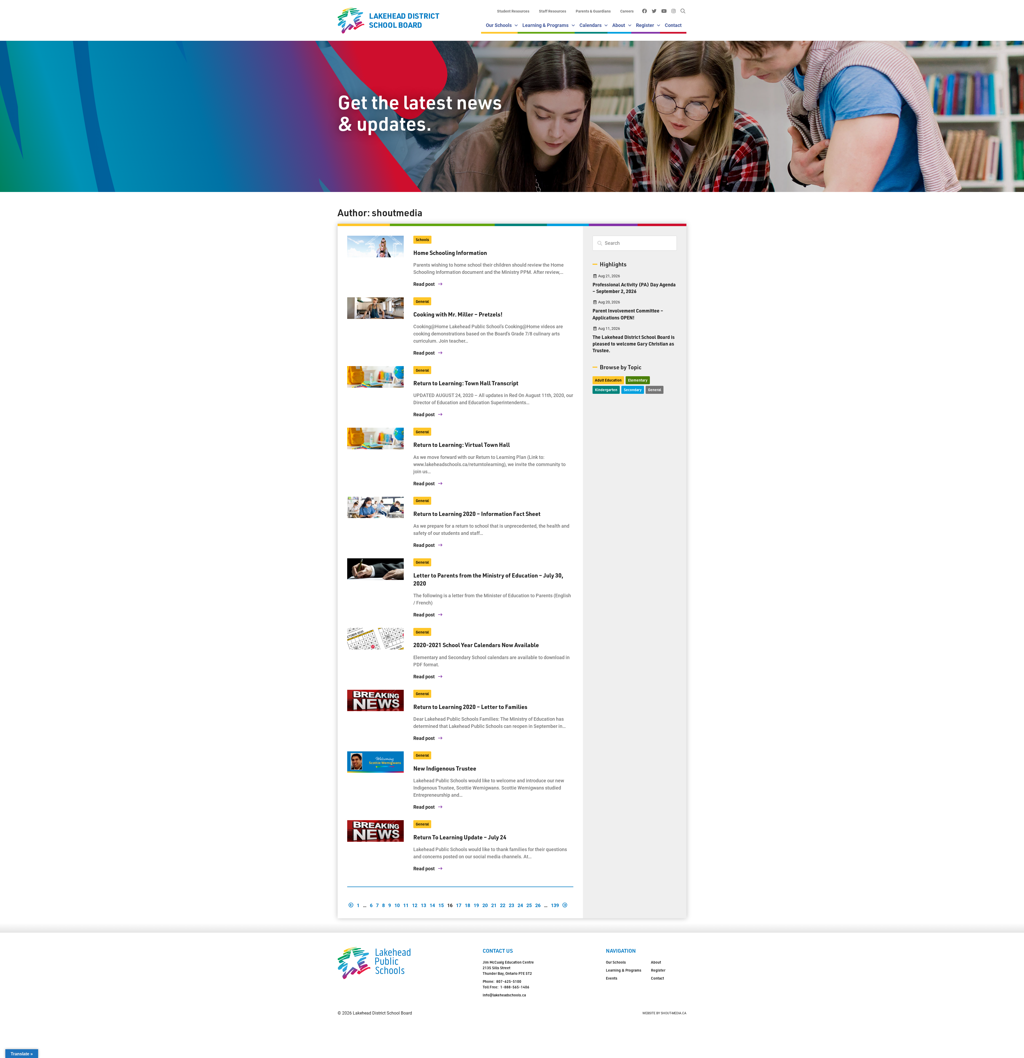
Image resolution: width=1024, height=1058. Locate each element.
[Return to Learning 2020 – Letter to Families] (375, 700)
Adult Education (608, 380)
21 (494, 905)
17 (458, 905)
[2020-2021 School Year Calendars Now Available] (375, 639)
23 (511, 905)
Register (645, 25)
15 (441, 905)
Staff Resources (552, 11)
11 (406, 905)
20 (485, 905)
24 (520, 905)
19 (476, 905)
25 (529, 905)
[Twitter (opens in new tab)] (654, 11)
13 (423, 905)
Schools (422, 239)
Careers (627, 11)
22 (502, 905)
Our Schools (499, 25)
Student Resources (513, 11)
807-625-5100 (508, 981)
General (422, 301)
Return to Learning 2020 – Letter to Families (470, 706)
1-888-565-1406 (514, 987)
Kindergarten (606, 389)
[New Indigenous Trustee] (375, 762)
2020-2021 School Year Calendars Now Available (476, 644)
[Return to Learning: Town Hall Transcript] (375, 377)
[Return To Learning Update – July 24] (375, 831)
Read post (424, 284)
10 (397, 905)
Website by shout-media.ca (664, 1013)
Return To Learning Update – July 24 (459, 837)
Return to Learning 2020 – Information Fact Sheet (477, 513)
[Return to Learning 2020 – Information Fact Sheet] (375, 507)
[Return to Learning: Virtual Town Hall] (375, 438)
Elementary (637, 380)
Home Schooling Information (450, 252)
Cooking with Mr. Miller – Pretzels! (458, 314)
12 (414, 905)
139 (555, 905)
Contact (673, 25)
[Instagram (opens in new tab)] (673, 11)
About (618, 25)
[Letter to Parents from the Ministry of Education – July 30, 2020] (375, 569)
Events (611, 978)
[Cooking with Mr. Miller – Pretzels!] (375, 308)
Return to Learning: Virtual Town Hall (461, 444)
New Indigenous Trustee (444, 768)
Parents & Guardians (593, 11)
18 (467, 905)
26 (538, 905)
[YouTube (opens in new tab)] (664, 11)
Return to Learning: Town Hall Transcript (465, 383)
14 (432, 905)
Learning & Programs (545, 25)
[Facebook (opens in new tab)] (644, 11)
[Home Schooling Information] (375, 246)
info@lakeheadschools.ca (504, 995)
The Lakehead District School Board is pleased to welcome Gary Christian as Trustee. (634, 343)
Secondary (633, 389)
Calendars (590, 25)
